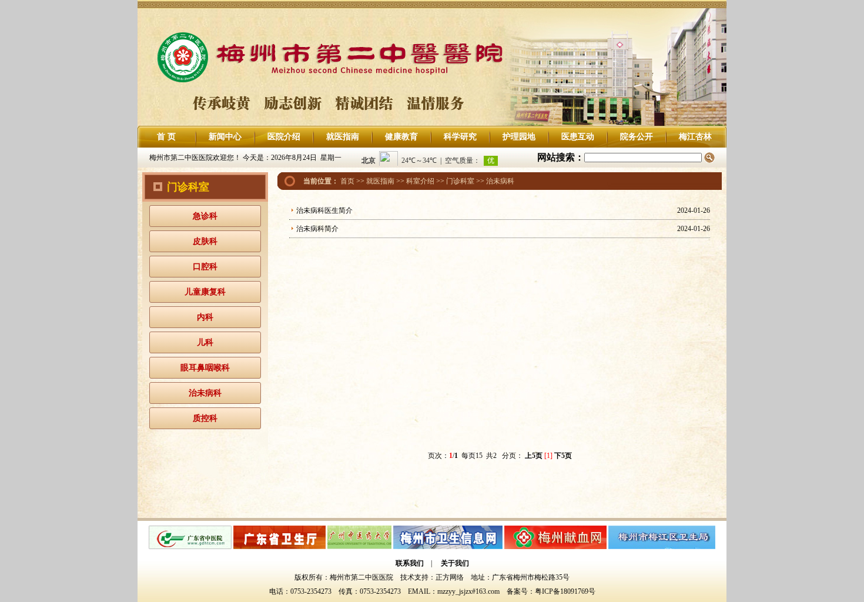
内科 (205, 317)
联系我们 (410, 563)
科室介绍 (420, 181)
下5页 (563, 456)
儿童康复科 (205, 291)
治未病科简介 (317, 229)
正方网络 (450, 577)
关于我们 (455, 563)
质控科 (205, 418)
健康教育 (401, 136)
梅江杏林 (695, 136)
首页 (347, 181)
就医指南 (342, 136)
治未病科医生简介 (324, 210)
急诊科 (205, 216)
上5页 (533, 456)
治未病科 (205, 393)
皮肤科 (205, 241)
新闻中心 (225, 136)
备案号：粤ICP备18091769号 (551, 591)
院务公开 (636, 136)
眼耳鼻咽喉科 (205, 367)
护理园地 (519, 136)
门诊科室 (460, 181)
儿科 (205, 342)
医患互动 (577, 136)
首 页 (166, 136)
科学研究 (460, 136)
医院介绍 (283, 136)
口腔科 (205, 266)
